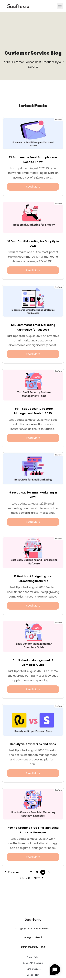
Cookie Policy (33, 975)
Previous (13, 872)
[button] (60, 6)
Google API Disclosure (33, 963)
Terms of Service (33, 969)
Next (37, 878)
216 (28, 878)
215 (22, 878)
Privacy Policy (33, 957)
